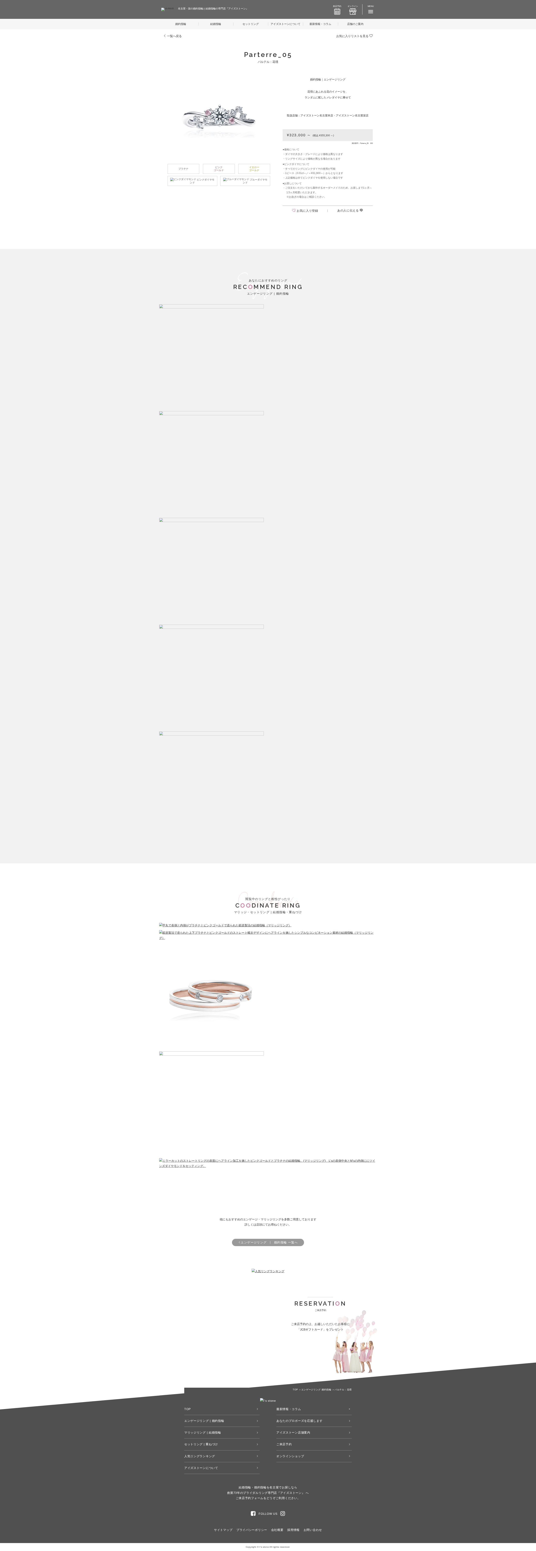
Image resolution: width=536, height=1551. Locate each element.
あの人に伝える (348, 210)
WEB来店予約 (298, 1353)
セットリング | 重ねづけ (201, 1444)
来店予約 (337, 6)
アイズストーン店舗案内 (293, 1432)
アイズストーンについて (285, 24)
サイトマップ (223, 1530)
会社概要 (277, 1530)
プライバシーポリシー (251, 1530)
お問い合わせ (313, 1530)
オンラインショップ (290, 1456)
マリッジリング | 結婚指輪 (202, 1432)
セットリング (250, 24)
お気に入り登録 (307, 210)
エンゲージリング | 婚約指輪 (204, 1420)
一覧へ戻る (174, 36)
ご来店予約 (284, 1444)
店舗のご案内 (355, 24)
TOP (187, 1409)
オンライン (353, 6)
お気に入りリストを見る (352, 36)
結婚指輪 (215, 24)
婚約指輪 (180, 24)
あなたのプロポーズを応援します (299, 1420)
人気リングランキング (199, 1456)
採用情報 (293, 1530)
